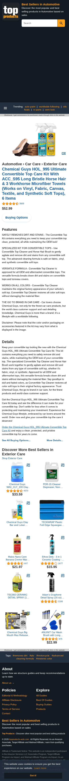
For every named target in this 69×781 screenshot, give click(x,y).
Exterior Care (55, 164)
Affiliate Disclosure (11, 700)
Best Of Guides (44, 700)
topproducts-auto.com (19, 739)
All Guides (41, 695)
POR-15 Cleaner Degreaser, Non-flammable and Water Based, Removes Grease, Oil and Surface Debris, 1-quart (52, 486)
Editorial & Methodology (14, 695)
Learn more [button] (40, 768)
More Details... (55, 440)
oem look (50, 109)
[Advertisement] (34, 66)
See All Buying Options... (16, 440)
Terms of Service (11, 709)
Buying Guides (44, 704)
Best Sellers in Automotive (41, 4)
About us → (8, 682)
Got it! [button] (33, 775)
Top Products (8, 733)
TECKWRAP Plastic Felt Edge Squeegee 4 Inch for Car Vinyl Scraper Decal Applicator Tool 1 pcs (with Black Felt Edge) (52, 524)
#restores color (44, 658)
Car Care (33, 164)
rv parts (37, 109)
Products (41, 709)
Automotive (12, 164)
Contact (6, 713)
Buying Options (16, 217)
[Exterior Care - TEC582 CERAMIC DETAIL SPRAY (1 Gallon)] (28, 575)
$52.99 (7, 208)
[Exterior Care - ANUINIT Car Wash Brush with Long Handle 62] (62, 613)
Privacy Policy (9, 704)
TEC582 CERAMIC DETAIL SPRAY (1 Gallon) (17, 596)
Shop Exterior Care (12, 458)
